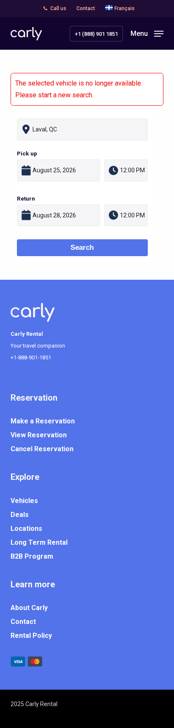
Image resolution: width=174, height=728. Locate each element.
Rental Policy (31, 636)
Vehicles (24, 501)
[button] (146, 33)
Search (82, 248)
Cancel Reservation (42, 449)
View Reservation (39, 435)
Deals (20, 515)
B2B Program (32, 556)
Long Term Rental (39, 542)
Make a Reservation (43, 421)
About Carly (29, 608)
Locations (26, 529)
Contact (23, 622)
